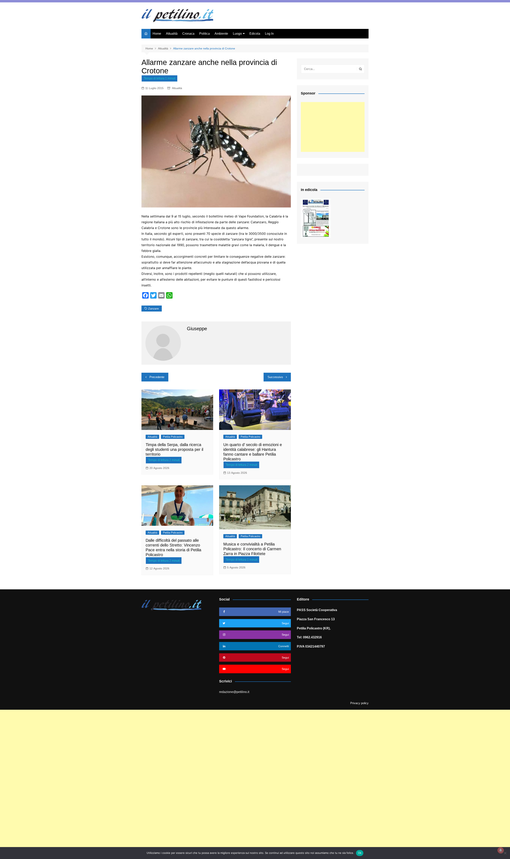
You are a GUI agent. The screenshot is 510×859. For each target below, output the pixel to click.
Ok (360, 852)
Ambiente (221, 33)
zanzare (153, 308)
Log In (269, 33)
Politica (204, 33)
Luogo (237, 33)
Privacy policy (359, 703)
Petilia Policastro (172, 436)
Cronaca (188, 33)
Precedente (156, 377)
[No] (505, 853)
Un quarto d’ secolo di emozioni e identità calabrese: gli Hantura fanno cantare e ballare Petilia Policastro (252, 451)
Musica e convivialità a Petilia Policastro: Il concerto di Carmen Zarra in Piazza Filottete (252, 549)
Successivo (275, 377)
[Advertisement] (333, 127)
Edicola (254, 33)
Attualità (172, 33)
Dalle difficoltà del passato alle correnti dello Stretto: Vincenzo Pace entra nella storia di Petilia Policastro (173, 547)
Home (157, 33)
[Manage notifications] (500, 850)
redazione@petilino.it (234, 692)
